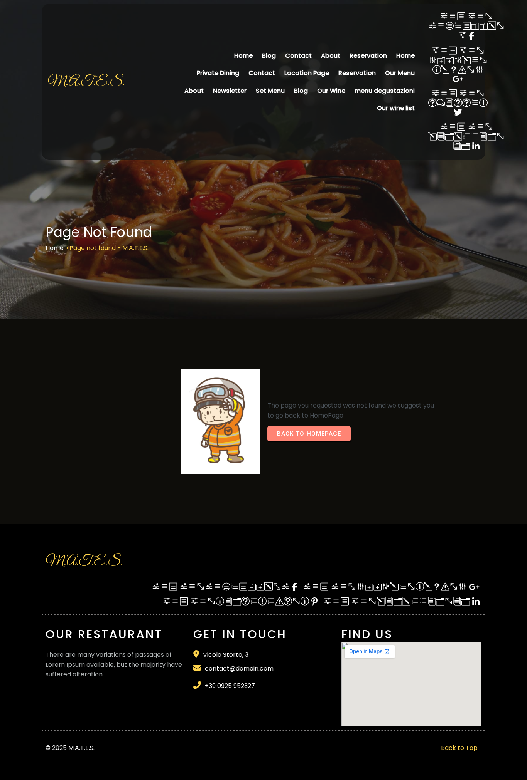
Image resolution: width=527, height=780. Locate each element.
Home (55, 247)
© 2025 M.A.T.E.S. (70, 747)
